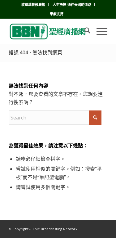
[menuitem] (33, 4)
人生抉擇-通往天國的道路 (72, 4)
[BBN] (48, 31)
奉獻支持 (56, 13)
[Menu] (98, 31)
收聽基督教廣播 (33, 4)
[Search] (84, 31)
